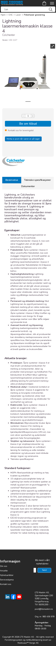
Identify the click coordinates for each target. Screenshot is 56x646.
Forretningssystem (13, 639)
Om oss (3, 566)
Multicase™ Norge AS (28, 642)
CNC (11, 14)
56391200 (43, 604)
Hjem (3, 14)
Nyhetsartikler (6, 575)
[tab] (11, 180)
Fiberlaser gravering (34, 14)
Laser (18, 14)
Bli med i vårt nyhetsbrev (42, 562)
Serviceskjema (7, 579)
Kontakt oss (5, 584)
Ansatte (4, 570)
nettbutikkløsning (34, 639)
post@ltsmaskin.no (44, 609)
